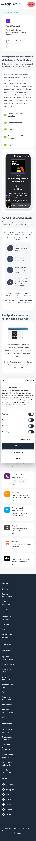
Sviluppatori (7, 704)
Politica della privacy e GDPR (7, 637)
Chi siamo (6, 589)
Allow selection (18, 452)
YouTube (9, 799)
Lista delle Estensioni (6, 678)
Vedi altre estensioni (11, 12)
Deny (18, 458)
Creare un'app (8, 664)
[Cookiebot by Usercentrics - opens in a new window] (25, 381)
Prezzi (4, 692)
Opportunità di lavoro (7, 618)
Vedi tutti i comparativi (7, 771)
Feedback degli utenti (6, 698)
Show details (25, 439)
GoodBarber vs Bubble (7, 738)
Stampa (5, 624)
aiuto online (27, 302)
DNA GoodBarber (7, 602)
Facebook (10, 785)
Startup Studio (5, 610)
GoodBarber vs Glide (7, 756)
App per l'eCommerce (7, 658)
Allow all (18, 446)
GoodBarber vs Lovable (7, 763)
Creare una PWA (6, 670)
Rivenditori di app (7, 685)
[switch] (31, 420)
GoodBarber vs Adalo (7, 730)
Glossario (6, 717)
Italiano (19, 833)
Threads (9, 809)
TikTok (8, 814)
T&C (4, 629)
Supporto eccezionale (7, 595)
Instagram (10, 789)
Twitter (8, 794)
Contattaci (6, 644)
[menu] (2, 4)
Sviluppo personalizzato (8, 710)
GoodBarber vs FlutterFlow (7, 747)
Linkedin (9, 804)
